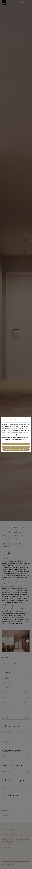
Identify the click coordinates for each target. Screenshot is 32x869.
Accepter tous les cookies (16, 444)
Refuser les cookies (16, 447)
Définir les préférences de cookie (16, 449)
